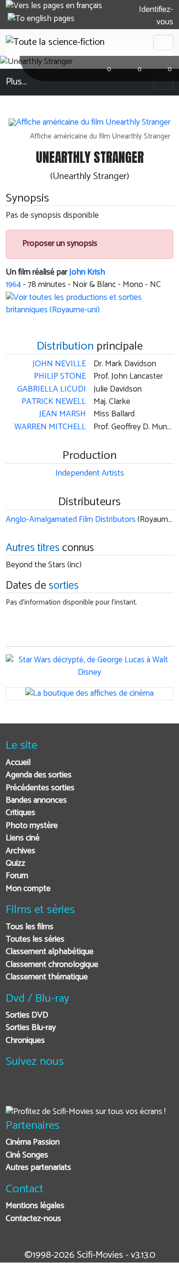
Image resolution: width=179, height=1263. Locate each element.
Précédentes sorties (40, 788)
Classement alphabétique (50, 952)
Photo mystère (32, 826)
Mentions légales (35, 1206)
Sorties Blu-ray (31, 1028)
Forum (17, 876)
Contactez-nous (33, 1219)
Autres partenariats (38, 1168)
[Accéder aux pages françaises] (54, 6)
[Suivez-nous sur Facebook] (15, 1092)
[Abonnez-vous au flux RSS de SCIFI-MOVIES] (85, 1092)
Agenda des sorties (39, 775)
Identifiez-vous (155, 16)
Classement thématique (47, 977)
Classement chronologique (52, 965)
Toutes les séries (35, 939)
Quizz (15, 863)
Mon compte (28, 889)
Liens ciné (23, 838)
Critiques (20, 813)
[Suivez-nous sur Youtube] (62, 1092)
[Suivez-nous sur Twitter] (39, 1092)
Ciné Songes (27, 1155)
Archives (20, 851)
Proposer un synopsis (59, 244)
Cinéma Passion (33, 1142)
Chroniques (25, 1041)
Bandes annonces (36, 800)
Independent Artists (89, 473)
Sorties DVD (27, 1015)
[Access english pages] (41, 19)
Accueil (18, 763)
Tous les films (29, 927)
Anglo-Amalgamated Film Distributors (71, 520)
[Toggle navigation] (163, 42)
